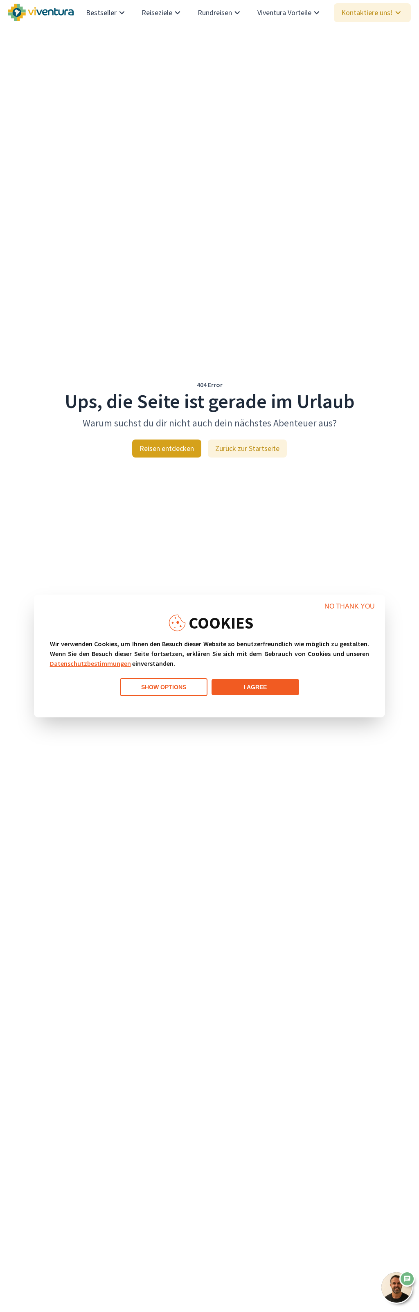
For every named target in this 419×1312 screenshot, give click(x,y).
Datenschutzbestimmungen (90, 663)
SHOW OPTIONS (163, 687)
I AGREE (255, 687)
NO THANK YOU (349, 606)
